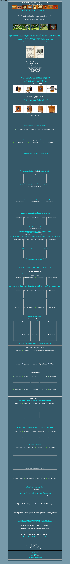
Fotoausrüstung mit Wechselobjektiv (35, 68)
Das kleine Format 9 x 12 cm (35, 70)
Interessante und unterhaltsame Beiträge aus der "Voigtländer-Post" (35, 548)
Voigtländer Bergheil (35, 546)
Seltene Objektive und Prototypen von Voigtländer (35, 545)
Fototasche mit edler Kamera (35, 69)
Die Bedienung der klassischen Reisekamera (35, 62)
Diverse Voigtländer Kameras (35, 547)
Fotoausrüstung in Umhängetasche (35, 66)
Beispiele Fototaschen (35, 65)
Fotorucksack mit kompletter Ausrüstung (35, 67)
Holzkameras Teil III (40, 232)
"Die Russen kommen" (35, 71)
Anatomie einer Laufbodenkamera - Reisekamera (35, 61)
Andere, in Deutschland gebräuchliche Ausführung (35, 63)
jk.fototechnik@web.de (36, 555)
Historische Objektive (43, 230)
